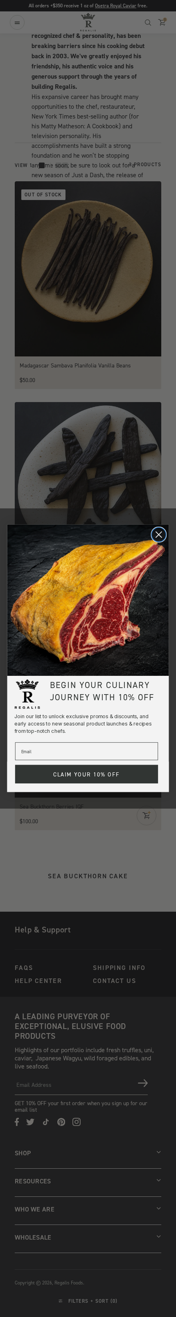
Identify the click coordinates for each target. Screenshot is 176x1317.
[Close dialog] (158, 535)
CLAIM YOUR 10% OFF (86, 774)
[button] (88, 600)
